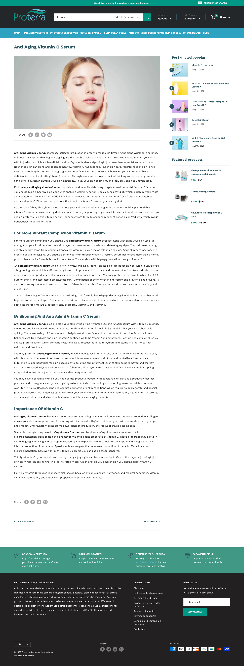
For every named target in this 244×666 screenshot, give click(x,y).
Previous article (25, 521)
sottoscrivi (195, 612)
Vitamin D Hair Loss (202, 65)
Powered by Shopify (24, 656)
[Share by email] (49, 134)
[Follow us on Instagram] (115, 649)
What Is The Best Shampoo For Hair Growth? (211, 85)
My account (189, 18)
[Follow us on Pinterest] (121, 649)
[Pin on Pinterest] (37, 134)
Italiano (19, 644)
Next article (150, 521)
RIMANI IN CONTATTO (215, 3)
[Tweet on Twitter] (43, 134)
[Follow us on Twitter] (108, 649)
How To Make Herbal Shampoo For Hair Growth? (210, 103)
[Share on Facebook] (30, 134)
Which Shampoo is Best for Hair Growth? (209, 140)
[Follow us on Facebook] (102, 649)
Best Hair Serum (200, 120)
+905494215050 (145, 562)
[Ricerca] (147, 17)
